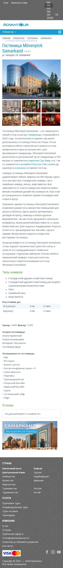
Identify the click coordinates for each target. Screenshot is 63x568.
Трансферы (8, 515)
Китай (37, 492)
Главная (6, 37)
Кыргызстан (8, 484)
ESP (48, 15)
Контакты (7, 545)
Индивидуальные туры (15, 507)
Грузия (37, 472)
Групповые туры (11, 503)
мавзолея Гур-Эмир (39, 160)
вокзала (21, 167)
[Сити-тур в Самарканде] (29, 436)
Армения (38, 480)
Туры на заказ (10, 511)
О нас (6, 3)
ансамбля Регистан (30, 164)
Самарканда (34, 134)
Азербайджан (41, 476)
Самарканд (46, 37)
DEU (48, 8)
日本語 (50, 18)
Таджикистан (9, 488)
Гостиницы (32, 37)
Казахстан (7, 480)
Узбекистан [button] (8, 31)
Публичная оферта (12, 533)
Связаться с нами (19, 3)
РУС (49, 5)
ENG (48, 2)
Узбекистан (18, 37)
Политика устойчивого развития (20, 541)
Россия (37, 488)
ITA (56, 15)
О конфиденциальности (15, 537)
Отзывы (6, 529)
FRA (48, 11)
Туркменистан (10, 492)
